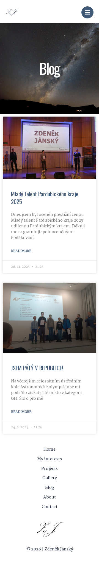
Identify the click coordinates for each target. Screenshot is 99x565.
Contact (49, 507)
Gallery (49, 478)
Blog (49, 487)
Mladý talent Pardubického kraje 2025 (44, 197)
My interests (49, 459)
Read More (21, 251)
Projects (49, 468)
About (49, 497)
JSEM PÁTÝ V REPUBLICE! (37, 367)
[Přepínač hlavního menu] (87, 12)
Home (49, 449)
